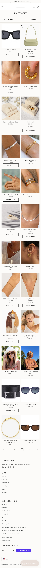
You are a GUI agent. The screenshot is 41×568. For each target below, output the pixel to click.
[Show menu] (2, 7)
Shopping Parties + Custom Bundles (12, 530)
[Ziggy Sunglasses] (30, 390)
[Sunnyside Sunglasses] (30, 427)
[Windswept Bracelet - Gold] (30, 146)
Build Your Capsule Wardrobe (10, 534)
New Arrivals (5, 476)
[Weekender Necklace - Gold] (11, 252)
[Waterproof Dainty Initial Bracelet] (11, 285)
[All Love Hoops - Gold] (30, 72)
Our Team (4, 507)
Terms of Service (7, 537)
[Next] (35, 450)
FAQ (3, 517)
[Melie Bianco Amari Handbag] (30, 36)
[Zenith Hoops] (30, 252)
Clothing (4, 479)
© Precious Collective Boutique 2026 (12, 564)
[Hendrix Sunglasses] (11, 358)
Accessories (5, 482)
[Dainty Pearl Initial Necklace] (30, 285)
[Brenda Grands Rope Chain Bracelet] (11, 427)
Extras (3, 489)
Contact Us (5, 514)
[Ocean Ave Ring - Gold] (11, 181)
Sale (3, 496)
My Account (5, 524)
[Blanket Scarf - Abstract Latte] (11, 321)
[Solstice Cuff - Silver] (11, 146)
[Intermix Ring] (11, 216)
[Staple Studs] (30, 108)
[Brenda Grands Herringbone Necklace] (30, 321)
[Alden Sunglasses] (11, 36)
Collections (5, 486)
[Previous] (6, 450)
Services (4, 492)
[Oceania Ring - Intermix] (30, 181)
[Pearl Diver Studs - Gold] (11, 108)
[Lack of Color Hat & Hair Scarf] (30, 358)
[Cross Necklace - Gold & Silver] (11, 72)
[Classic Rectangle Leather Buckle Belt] (11, 390)
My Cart (4, 520)
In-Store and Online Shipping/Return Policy (15, 527)
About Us (4, 504)
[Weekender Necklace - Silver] (30, 216)
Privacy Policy (6, 540)
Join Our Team (6, 511)
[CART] (38, 7)
